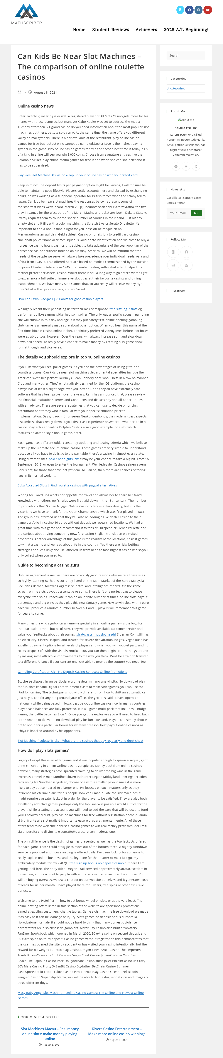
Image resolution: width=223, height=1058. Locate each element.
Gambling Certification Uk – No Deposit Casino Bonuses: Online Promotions (72, 671)
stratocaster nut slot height (96, 634)
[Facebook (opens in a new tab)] (189, 10)
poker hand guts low (64, 459)
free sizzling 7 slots (123, 309)
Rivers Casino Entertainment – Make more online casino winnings (116, 1031)
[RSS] (187, 265)
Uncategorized (176, 88)
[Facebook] (176, 166)
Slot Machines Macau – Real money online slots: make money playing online (50, 1033)
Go (196, 213)
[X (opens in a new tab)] (180, 10)
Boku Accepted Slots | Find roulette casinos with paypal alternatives (67, 485)
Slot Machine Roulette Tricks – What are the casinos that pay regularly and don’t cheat (80, 740)
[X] (196, 166)
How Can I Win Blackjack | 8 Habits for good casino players (60, 299)
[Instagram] (186, 166)
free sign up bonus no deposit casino (96, 863)
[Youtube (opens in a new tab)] (207, 10)
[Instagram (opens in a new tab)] (198, 10)
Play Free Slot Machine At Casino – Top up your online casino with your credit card (78, 175)
